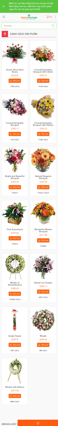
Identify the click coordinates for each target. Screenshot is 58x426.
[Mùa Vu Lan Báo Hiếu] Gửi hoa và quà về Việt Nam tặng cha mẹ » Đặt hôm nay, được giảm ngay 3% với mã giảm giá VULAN (31, 6)
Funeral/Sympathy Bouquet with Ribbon (43, 124)
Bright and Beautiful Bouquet (14, 177)
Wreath (43, 336)
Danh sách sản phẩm (23, 33)
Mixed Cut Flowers (43, 283)
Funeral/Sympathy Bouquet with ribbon (43, 71)
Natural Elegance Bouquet (43, 177)
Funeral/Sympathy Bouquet (15, 124)
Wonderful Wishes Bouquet (43, 230)
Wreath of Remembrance (15, 284)
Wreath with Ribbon (14, 387)
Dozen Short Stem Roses (15, 71)
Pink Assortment (15, 229)
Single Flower (14, 336)
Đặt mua (16, 80)
